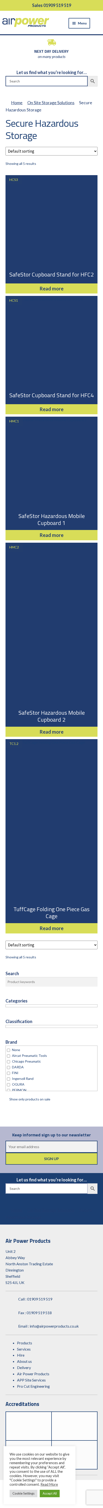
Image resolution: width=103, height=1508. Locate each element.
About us (24, 1361)
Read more (51, 288)
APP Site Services (31, 1380)
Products (24, 1343)
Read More (49, 1484)
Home (17, 102)
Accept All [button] (50, 1493)
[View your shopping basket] (97, 22)
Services (24, 1349)
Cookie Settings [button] (23, 1493)
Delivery (24, 1367)
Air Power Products (33, 1373)
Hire (20, 1355)
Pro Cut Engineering (33, 1386)
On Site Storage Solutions (50, 102)
